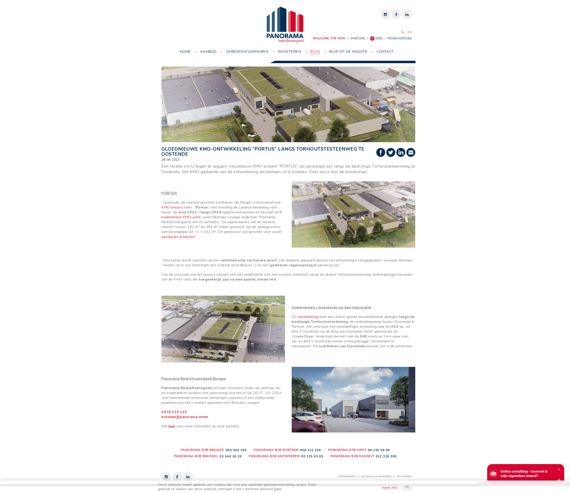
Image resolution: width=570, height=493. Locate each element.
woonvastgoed (399, 38)
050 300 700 (236, 450)
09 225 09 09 (379, 450)
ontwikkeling (309, 316)
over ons (357, 38)
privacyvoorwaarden (376, 476)
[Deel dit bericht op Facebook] (381, 153)
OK (407, 487)
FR (410, 32)
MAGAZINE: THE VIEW (329, 38)
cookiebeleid (346, 476)
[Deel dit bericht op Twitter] (391, 153)
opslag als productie (178, 236)
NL (403, 32)
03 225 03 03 (312, 456)
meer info (390, 488)
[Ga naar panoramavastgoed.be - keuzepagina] (285, 24)
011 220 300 (386, 456)
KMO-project (172, 207)
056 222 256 (310, 450)
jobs (377, 38)
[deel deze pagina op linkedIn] (401, 153)
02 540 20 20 (231, 456)
